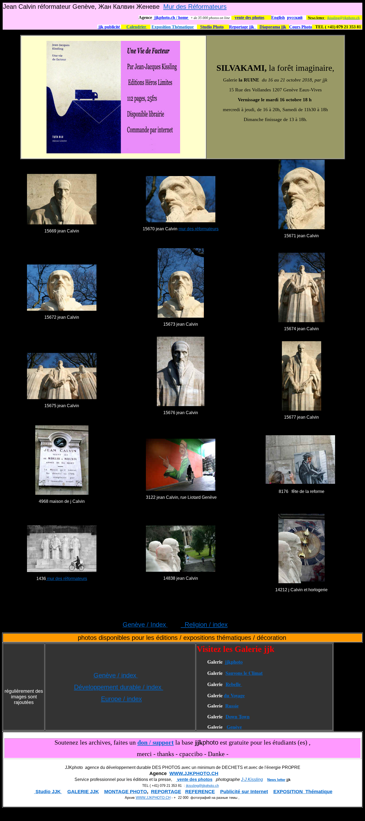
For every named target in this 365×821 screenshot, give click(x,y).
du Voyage (234, 695)
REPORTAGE (166, 791)
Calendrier (136, 27)
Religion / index (204, 624)
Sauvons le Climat (244, 673)
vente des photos (194, 779)
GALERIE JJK (83, 791)
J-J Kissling (252, 779)
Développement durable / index (118, 687)
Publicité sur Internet (244, 791)
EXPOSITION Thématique (302, 791)
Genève (234, 727)
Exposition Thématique (173, 27)
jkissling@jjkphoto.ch (343, 18)
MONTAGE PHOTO (125, 791)
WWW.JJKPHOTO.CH (193, 773)
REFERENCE (200, 791)
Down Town (238, 716)
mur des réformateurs (198, 229)
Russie (232, 706)
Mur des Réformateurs (195, 6)
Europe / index (121, 698)
